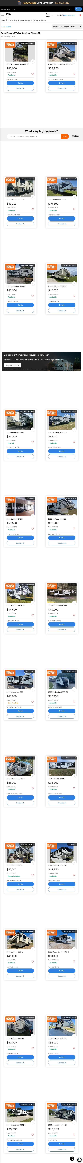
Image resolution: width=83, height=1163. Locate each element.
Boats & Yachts (5, 9)
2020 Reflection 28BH (15, 432)
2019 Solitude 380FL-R (16, 200)
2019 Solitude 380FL (15, 865)
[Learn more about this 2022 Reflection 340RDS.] (20, 274)
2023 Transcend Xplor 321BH (18, 64)
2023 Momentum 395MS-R (58, 952)
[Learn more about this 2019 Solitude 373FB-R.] (62, 274)
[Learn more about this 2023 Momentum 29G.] (20, 679)
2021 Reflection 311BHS (57, 605)
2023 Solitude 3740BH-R (58, 1125)
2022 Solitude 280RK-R (57, 865)
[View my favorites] (80, 15)
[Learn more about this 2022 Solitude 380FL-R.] (20, 593)
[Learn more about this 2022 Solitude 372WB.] (20, 506)
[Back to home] (8, 15)
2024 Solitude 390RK (56, 779)
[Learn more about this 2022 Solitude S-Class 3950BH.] (62, 52)
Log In (70, 9)
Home (3, 20)
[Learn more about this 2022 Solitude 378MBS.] (62, 506)
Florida (35, 20)
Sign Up (78, 9)
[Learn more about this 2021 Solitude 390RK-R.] (62, 1026)
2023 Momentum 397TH (16, 1125)
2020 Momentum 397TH (57, 432)
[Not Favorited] (32, 73)
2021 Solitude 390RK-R (57, 1038)
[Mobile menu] (2, 15)
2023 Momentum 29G (15, 692)
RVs (14, 9)
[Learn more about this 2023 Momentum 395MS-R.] (62, 939)
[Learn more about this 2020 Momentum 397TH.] (62, 420)
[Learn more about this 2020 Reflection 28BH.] (20, 420)
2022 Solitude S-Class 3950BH (60, 64)
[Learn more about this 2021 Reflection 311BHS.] (62, 593)
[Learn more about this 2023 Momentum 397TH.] (20, 1112)
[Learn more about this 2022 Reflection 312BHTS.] (62, 679)
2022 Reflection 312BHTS (58, 692)
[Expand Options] (33, 61)
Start (65, 136)
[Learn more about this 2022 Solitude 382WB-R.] (20, 766)
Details (20, 83)
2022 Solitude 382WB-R (16, 779)
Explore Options (12, 365)
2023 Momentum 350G (57, 200)
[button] (72, 1159)
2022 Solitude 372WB (15, 519)
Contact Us (20, 88)
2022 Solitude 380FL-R (16, 605)
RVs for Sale (13, 20)
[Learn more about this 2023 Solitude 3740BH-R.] (62, 1112)
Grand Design (25, 20)
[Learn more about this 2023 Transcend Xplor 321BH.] (20, 52)
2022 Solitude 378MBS (57, 519)
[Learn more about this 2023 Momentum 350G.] (62, 187)
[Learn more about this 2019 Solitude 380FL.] (20, 853)
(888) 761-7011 (69, 15)
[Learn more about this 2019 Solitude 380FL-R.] (20, 187)
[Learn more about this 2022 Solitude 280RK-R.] (62, 853)
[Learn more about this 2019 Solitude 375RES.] (20, 1026)
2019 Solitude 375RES (15, 1038)
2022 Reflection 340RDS (16, 286)
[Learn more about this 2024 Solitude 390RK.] (62, 766)
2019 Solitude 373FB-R (57, 286)
